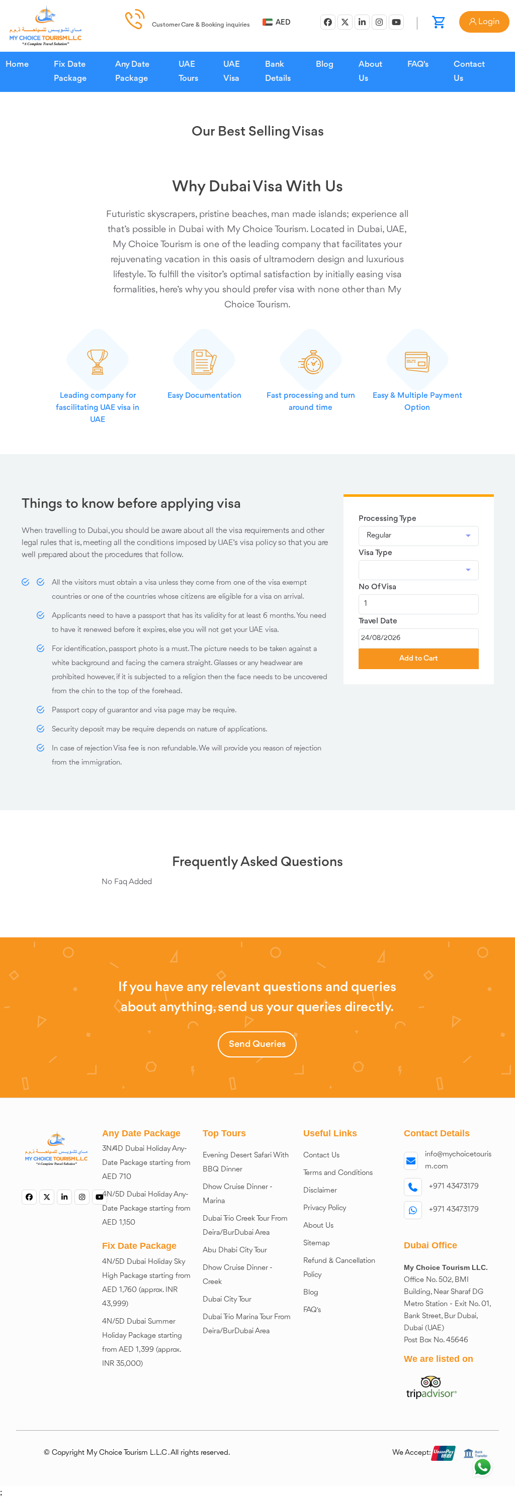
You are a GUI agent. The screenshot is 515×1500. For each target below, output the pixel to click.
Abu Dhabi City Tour (235, 1250)
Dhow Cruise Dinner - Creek (238, 1275)
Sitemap (316, 1243)
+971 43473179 (454, 1187)
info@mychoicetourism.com (458, 1160)
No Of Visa (377, 587)
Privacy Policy (325, 1208)
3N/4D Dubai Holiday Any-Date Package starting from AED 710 (146, 1163)
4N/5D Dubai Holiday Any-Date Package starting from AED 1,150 (146, 1209)
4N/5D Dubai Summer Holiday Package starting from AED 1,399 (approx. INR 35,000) (142, 1343)
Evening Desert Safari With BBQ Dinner (246, 1162)
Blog (324, 64)
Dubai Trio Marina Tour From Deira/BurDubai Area (247, 1324)
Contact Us (469, 71)
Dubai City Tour (227, 1300)
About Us (370, 71)
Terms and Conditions (338, 1173)
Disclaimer (320, 1191)
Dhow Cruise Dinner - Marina (238, 1194)
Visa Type (375, 553)
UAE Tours (188, 71)
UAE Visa (231, 71)
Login (487, 22)
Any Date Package (132, 71)
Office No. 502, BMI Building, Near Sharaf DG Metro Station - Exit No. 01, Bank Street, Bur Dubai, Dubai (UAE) (447, 1304)
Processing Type (387, 519)
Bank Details (278, 71)
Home (17, 64)
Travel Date (378, 621)
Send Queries (257, 1044)
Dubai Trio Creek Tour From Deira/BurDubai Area (245, 1226)
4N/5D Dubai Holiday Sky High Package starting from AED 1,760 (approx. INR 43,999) (146, 1283)
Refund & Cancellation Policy (339, 1268)
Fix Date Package (70, 71)
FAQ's (417, 64)
